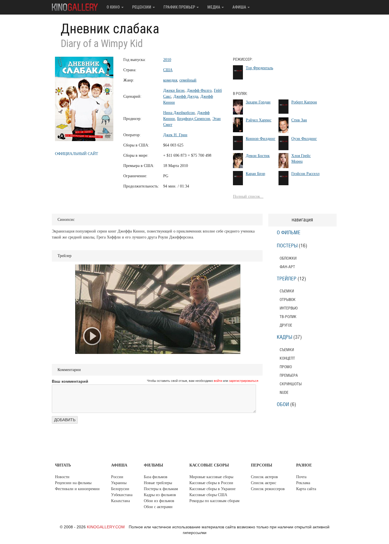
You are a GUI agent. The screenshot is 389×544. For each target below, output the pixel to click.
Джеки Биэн (174, 90)
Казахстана (120, 501)
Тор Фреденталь (259, 68)
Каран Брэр (255, 174)
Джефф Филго (199, 90)
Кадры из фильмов (160, 495)
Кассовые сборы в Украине (212, 489)
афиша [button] (239, 7)
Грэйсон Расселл (305, 174)
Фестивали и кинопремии (77, 489)
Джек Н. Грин (175, 135)
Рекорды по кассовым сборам (214, 501)
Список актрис (263, 483)
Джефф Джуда (185, 96)
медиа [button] (214, 7)
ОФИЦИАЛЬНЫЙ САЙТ (76, 154)
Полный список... (248, 196)
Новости (62, 477)
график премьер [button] (179, 7)
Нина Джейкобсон (179, 113)
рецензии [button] (142, 7)
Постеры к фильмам (161, 489)
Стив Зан (299, 120)
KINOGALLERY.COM (106, 527)
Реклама (303, 483)
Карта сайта (306, 489)
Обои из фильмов (159, 501)
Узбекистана (121, 495)
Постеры (287, 246)
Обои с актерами (158, 507)
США (168, 70)
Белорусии (120, 489)
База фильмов (155, 477)
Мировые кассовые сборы (211, 477)
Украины (118, 483)
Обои (283, 404)
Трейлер (286, 279)
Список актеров (264, 477)
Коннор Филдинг (260, 138)
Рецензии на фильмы (73, 483)
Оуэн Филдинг (304, 138)
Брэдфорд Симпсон (193, 119)
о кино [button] (114, 7)
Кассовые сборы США (208, 495)
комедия (170, 80)
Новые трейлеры (158, 483)
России (117, 477)
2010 (167, 60)
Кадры (284, 337)
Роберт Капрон (304, 102)
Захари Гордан (258, 102)
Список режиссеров (268, 489)
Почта (301, 477)
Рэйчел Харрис (258, 120)
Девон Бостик (258, 156)
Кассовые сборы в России (211, 483)
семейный (187, 80)
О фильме (288, 233)
